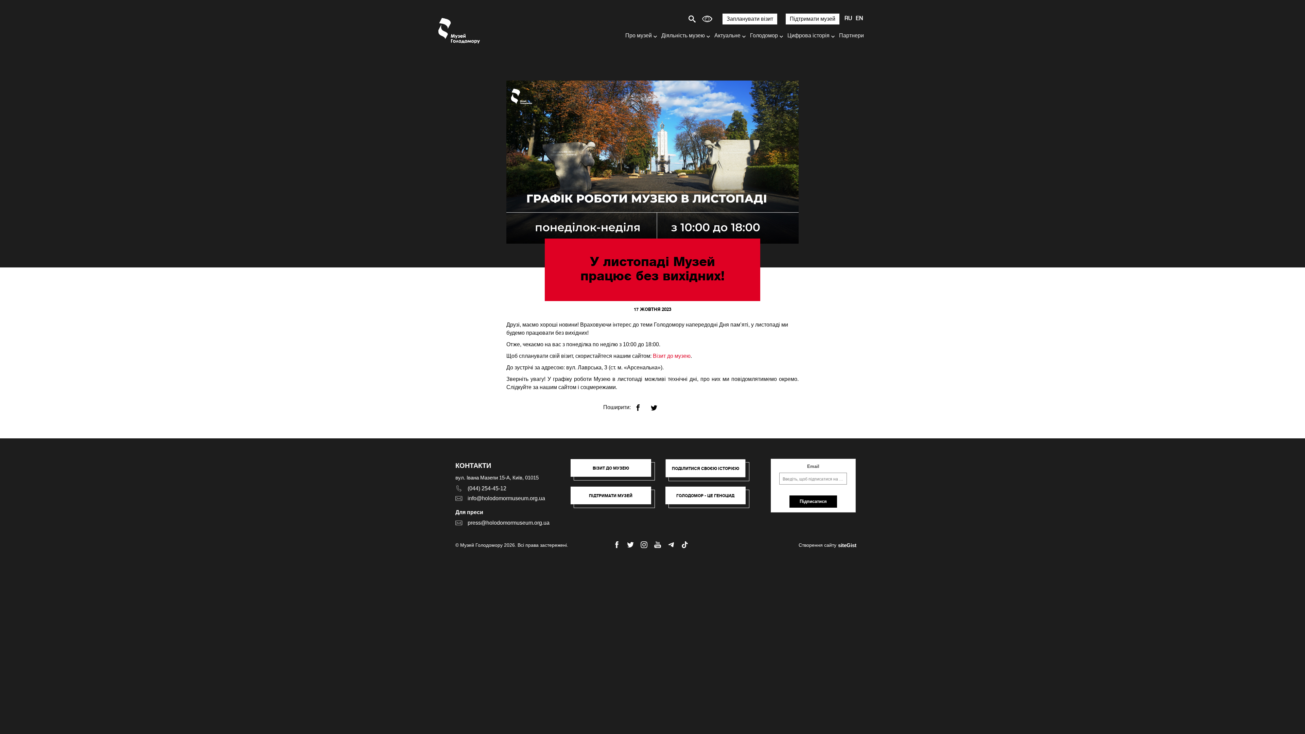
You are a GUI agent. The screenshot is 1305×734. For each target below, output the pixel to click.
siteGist (847, 545)
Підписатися (813, 501)
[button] (614, 471)
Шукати (668, 18)
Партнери (851, 35)
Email (813, 466)
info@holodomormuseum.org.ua (506, 498)
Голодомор (764, 35)
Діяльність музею (683, 35)
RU (848, 18)
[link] (614, 499)
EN (859, 18)
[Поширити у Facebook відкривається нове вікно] (642, 405)
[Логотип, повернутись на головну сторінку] (459, 30)
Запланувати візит (750, 19)
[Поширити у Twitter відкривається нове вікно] (658, 405)
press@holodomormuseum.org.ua (509, 523)
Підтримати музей (812, 19)
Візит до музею (672, 356)
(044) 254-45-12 (487, 488)
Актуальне (727, 35)
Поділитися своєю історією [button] (705, 468)
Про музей (638, 35)
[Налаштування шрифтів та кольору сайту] (707, 19)
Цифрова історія (808, 35)
